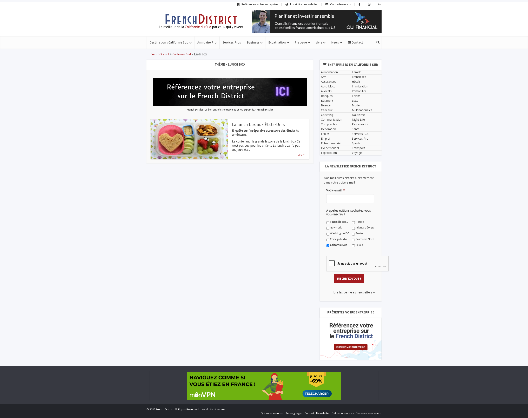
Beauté (326, 105)
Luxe (355, 100)
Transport (358, 148)
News (335, 42)
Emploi (325, 138)
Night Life (358, 119)
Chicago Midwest (339, 239)
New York (336, 227)
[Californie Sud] (201, 19)
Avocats (326, 91)
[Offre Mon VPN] (264, 386)
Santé (355, 129)
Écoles (325, 134)
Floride (360, 222)
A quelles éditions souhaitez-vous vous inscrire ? (348, 212)
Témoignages (294, 413)
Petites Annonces (343, 413)
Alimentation (329, 72)
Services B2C (360, 134)
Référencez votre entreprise (259, 4)
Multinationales (362, 110)
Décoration (328, 129)
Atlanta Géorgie (365, 227)
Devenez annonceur (369, 413)
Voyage (357, 153)
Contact (357, 42)
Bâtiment (327, 100)
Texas (359, 245)
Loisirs (356, 96)
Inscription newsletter (303, 4)
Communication (331, 119)
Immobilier (359, 91)
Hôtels (356, 82)
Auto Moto (328, 86)
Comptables (329, 124)
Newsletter (323, 413)
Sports (356, 143)
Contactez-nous (340, 4)
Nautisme (358, 115)
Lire (301, 155)
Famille (356, 72)
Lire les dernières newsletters (354, 292)
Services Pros (232, 42)
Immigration (360, 86)
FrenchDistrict (160, 54)
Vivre (319, 42)
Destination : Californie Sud (169, 42)
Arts (323, 77)
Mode (356, 105)
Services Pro (360, 138)
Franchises (359, 77)
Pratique (301, 42)
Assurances (328, 82)
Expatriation (277, 42)
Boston (360, 233)
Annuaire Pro (207, 42)
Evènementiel (330, 148)
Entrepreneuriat (331, 143)
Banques (327, 96)
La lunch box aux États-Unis (258, 124)
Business (253, 42)
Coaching (327, 115)
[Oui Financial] (317, 21)
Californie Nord (365, 239)
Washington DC (339, 233)
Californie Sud (181, 54)
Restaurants (360, 124)
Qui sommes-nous (272, 413)
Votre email (335, 190)
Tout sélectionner (339, 222)
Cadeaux (326, 110)
